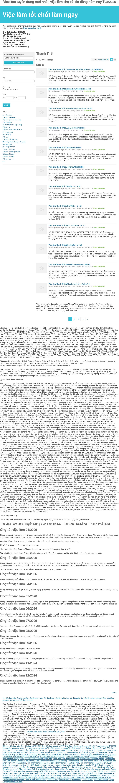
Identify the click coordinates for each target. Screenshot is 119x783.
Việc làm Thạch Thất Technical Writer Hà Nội (67, 225)
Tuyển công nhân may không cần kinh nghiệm (92, 750)
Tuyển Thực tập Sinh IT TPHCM (70, 777)
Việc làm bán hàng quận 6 (13, 758)
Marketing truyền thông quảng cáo (14, 142)
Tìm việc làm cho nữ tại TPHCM (55, 746)
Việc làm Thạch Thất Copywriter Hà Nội (64, 147)
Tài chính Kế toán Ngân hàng (12, 125)
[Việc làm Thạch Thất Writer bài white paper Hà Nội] (41, 268)
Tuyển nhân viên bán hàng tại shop (101, 754)
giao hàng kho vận (9, 147)
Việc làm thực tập (9, 149)
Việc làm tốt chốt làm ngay (40, 14)
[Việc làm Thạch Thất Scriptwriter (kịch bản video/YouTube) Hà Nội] (41, 73)
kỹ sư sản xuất (8, 132)
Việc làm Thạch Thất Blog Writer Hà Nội (64, 186)
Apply (6, 105)
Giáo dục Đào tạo (8, 154)
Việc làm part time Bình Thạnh (58, 773)
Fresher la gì (10, 775)
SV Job (47, 698)
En (3, 161)
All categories (7, 115)
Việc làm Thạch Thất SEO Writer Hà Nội (65, 205)
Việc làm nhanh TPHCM (65, 748)
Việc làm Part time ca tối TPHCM (31, 773)
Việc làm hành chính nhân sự (12, 129)
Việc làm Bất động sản (10, 139)
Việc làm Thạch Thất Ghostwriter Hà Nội (65, 245)
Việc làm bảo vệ (8, 159)
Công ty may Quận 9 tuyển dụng (42, 752)
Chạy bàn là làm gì (10, 769)
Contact (114, 693)
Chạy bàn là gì (107, 767)
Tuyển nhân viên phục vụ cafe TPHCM (82, 765)
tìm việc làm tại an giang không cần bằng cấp (45, 731)
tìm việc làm (7, 698)
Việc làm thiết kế (8, 156)
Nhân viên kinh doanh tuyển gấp (38, 758)
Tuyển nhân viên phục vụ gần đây (29, 767)
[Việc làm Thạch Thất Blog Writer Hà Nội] (41, 190)
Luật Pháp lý (7, 134)
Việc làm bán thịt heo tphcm (77, 756)
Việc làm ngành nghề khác (11, 151)
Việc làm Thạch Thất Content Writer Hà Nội (66, 166)
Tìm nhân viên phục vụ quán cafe (41, 762)
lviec (52, 698)
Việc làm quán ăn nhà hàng (12, 120)
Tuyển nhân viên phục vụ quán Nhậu (50, 765)
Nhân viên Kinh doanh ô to (105, 760)
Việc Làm (6, 137)
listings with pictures (11, 89)
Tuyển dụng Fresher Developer (96, 775)
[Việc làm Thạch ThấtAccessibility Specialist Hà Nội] (41, 93)
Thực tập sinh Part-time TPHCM (97, 777)
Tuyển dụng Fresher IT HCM (27, 775)
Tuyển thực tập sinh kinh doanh (95, 779)
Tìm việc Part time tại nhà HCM (83, 771)
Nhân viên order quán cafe (71, 769)
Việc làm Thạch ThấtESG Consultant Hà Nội (66, 127)
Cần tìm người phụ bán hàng (101, 756)
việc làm (16, 698)
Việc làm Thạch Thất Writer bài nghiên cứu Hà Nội (69, 284)
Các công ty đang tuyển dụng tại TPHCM (37, 748)
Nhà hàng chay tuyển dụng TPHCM (85, 767)
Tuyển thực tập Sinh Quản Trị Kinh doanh (64, 779)
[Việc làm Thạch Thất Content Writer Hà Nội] (41, 171)
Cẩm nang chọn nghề (32, 28)
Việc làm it (6, 127)
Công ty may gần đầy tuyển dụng (24, 750)
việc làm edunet (12, 700)
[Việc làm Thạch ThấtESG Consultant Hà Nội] (41, 132)
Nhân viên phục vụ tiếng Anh (67, 762)
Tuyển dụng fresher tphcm (72, 775)
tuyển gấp (24, 698)
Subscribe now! (18, 62)
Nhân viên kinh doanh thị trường (53, 760)
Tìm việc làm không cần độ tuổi (82, 746)
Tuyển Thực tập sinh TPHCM (44, 777)
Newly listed (102, 60)
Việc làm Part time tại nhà (59, 771)
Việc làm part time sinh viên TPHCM (33, 771)
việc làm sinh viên (36, 698)
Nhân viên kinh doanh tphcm (92, 758)
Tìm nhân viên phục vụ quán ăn (93, 762)
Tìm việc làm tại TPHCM (31, 746)
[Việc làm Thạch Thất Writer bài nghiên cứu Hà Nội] (41, 288)
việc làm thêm (7, 144)
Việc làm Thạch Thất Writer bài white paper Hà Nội (69, 264)
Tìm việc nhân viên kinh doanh (80, 760)
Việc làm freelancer (9, 117)
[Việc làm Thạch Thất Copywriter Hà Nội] (41, 151)
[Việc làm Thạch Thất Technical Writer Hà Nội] (41, 229)
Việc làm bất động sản (71, 698)
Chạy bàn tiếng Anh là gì (29, 769)
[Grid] (114, 59)
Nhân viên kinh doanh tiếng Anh (66, 758)
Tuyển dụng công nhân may (95, 752)
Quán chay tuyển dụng (49, 769)
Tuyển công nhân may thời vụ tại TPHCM (55, 750)
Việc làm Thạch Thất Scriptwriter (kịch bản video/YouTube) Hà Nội (75, 69)
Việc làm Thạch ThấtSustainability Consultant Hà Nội (70, 108)
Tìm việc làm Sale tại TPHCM (74, 754)
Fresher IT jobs (25, 777)
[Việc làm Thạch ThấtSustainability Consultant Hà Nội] (41, 112)
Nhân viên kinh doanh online (14, 762)
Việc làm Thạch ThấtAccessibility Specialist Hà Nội (69, 88)
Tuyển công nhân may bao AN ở (69, 752)
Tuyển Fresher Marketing (50, 775)
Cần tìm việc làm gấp (11, 746)
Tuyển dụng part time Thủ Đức (84, 773)
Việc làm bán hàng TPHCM (49, 754)
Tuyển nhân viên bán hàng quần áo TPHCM (21, 756)
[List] (111, 59)
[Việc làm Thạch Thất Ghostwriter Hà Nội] (41, 249)
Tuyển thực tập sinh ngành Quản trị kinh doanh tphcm (24, 779)
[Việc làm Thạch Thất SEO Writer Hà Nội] (41, 210)
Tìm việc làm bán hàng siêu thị (52, 756)
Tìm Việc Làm (7, 122)
